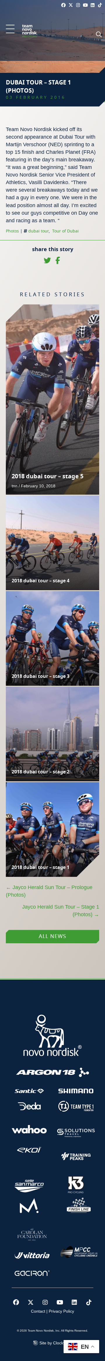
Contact (38, 1311)
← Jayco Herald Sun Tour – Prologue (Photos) (49, 891)
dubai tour (38, 231)
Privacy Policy (61, 1311)
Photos (12, 231)
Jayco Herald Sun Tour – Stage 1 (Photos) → (60, 910)
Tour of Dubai (65, 231)
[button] (10, 29)
